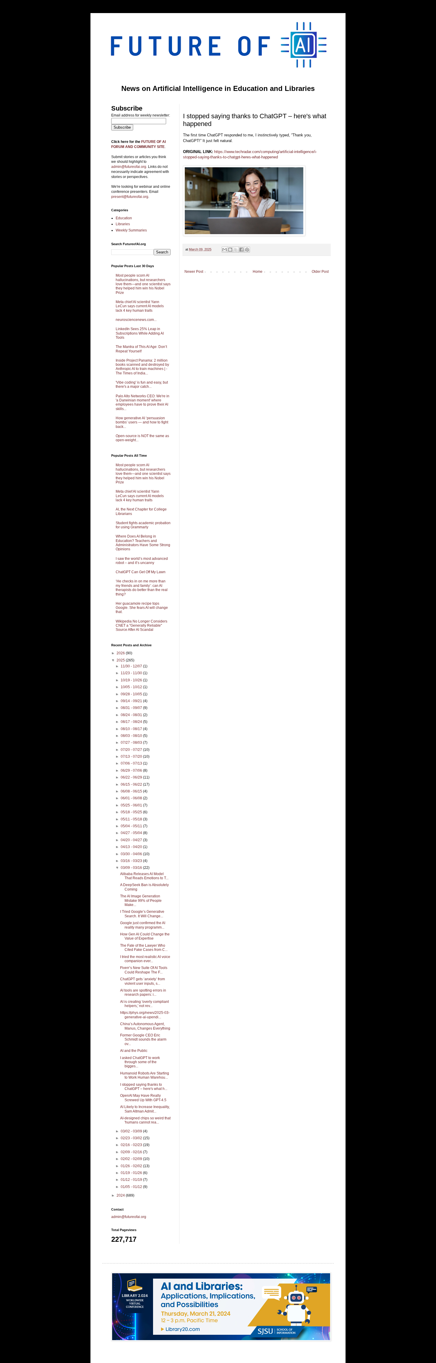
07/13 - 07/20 (132, 756)
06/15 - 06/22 (132, 784)
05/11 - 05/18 (132, 819)
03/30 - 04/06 (132, 854)
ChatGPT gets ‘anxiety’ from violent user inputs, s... (142, 981)
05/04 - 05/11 (132, 826)
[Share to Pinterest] (247, 250)
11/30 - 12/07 (132, 666)
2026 (121, 653)
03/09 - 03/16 (132, 868)
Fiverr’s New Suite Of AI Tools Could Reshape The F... (143, 970)
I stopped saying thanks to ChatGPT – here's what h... (143, 1086)
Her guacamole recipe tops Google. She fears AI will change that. (142, 607)
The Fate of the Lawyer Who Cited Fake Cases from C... (144, 947)
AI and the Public (133, 1051)
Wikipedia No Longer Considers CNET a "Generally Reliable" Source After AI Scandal (141, 625)
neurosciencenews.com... (136, 320)
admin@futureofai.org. (129, 167)
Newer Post (193, 272)
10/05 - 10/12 (132, 687)
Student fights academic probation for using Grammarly (143, 525)
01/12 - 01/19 (132, 1180)
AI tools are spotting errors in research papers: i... (143, 992)
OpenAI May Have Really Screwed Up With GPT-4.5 (143, 1097)
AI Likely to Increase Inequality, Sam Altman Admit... (145, 1109)
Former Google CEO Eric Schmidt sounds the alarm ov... (143, 1039)
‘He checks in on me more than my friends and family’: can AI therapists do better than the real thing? (142, 587)
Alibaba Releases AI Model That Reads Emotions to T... (144, 876)
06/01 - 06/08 (132, 798)
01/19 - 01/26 (132, 1173)
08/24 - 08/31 (132, 715)
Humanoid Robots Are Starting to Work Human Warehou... (144, 1075)
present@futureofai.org (129, 197)
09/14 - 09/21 (132, 701)
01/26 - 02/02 (132, 1166)
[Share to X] (236, 250)
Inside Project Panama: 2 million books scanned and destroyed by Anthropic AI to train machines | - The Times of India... (142, 366)
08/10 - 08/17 (132, 729)
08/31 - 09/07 (132, 708)
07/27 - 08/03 (132, 742)
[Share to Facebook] (241, 250)
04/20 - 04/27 (132, 840)
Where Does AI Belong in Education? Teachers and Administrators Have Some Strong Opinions (143, 542)
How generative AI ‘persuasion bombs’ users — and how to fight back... (142, 422)
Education (124, 218)
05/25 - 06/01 (132, 805)
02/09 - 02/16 (132, 1152)
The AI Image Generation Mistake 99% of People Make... (141, 900)
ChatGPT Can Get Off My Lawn (141, 572)
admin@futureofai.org (128, 1217)
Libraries (123, 224)
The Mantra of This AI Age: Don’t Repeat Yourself (141, 349)
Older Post (320, 272)
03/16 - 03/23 (132, 861)
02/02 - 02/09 (132, 1159)
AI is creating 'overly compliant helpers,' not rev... (144, 1004)
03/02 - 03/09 (132, 1131)
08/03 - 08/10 (132, 736)
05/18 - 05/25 (132, 812)
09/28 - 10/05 (132, 694)
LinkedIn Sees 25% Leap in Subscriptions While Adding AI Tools (140, 333)
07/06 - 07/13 (132, 763)
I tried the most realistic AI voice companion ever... (145, 959)
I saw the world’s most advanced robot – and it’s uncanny (142, 561)
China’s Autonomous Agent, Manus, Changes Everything (145, 1026)
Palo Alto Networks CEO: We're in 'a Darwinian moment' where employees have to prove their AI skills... (142, 402)
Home (257, 272)
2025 (121, 660)
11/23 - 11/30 (132, 673)
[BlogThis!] (230, 250)
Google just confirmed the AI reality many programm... (142, 925)
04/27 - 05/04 (132, 833)
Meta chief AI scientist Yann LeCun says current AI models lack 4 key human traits (140, 306)
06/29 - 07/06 (132, 770)
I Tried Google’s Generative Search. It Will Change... (142, 914)
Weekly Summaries (131, 230)
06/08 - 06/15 (132, 791)
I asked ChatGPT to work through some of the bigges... (140, 1062)
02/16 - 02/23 (132, 1145)
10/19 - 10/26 (132, 680)
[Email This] (224, 250)
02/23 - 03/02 (132, 1138)
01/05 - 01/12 (132, 1187)
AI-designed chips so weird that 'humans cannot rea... (145, 1120)
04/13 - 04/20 (132, 847)
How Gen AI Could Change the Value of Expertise (145, 936)
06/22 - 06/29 (132, 777)
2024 (121, 1195)
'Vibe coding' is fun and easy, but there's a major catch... (142, 384)
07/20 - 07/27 (132, 750)
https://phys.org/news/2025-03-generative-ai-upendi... (145, 1015)
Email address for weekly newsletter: (140, 115)
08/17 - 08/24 (132, 722)
